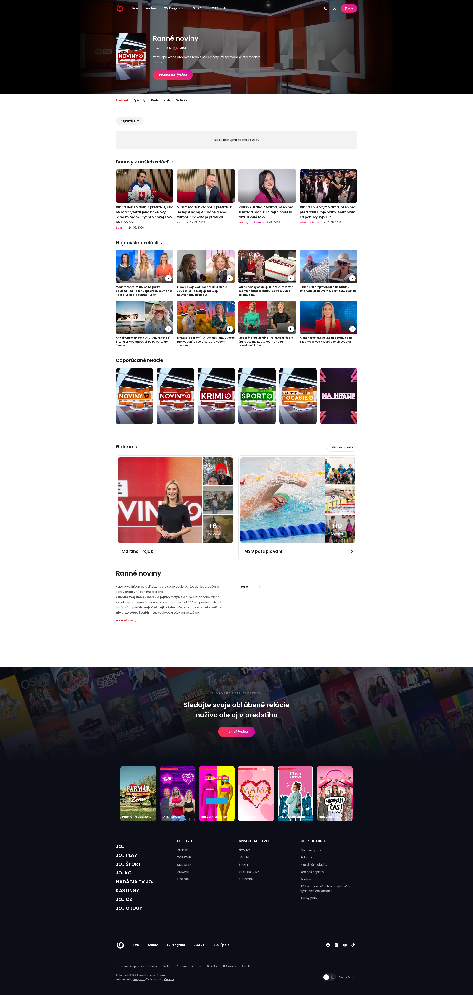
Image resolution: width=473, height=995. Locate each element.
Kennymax (139, 979)
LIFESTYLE (185, 841)
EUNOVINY (246, 879)
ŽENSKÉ (182, 850)
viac (156, 62)
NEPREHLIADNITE (313, 841)
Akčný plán (308, 898)
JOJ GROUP (129, 908)
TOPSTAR (184, 857)
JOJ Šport (217, 8)
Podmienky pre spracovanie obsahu (136, 966)
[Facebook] (328, 945)
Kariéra (305, 879)
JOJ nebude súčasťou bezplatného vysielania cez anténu (325, 888)
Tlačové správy (311, 850)
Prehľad (122, 100)
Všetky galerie (342, 447)
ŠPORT (243, 865)
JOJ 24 (196, 8)
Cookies (167, 966)
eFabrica (169, 979)
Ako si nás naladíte (314, 865)
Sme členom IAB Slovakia (221, 966)
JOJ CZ (124, 899)
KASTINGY (127, 890)
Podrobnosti (160, 100)
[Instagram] (336, 945)
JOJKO (124, 873)
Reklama (306, 857)
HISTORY (183, 879)
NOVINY (244, 850)
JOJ (120, 846)
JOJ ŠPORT (128, 864)
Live (135, 8)
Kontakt (246, 966)
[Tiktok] (353, 945)
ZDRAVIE (183, 872)
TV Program (173, 8)
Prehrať (231, 732)
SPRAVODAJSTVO (254, 841)
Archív (151, 8)
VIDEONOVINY (249, 872)
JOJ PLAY (126, 855)
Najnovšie (127, 121)
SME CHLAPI (185, 865)
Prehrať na (167, 75)
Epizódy (140, 100)
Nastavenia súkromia (189, 966)
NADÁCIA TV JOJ (135, 882)
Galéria (181, 100)
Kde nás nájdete (312, 872)
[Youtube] (345, 945)
